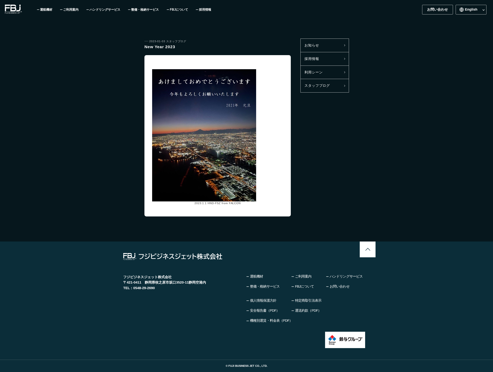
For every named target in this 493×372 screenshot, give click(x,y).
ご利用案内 (303, 276)
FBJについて (304, 286)
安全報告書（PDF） (264, 310)
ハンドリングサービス (346, 276)
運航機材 (256, 276)
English (471, 9)
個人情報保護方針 (263, 300)
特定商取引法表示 (308, 300)
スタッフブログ (317, 86)
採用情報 (311, 59)
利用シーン (313, 72)
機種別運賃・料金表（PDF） (271, 320)
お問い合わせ (437, 9)
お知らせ (311, 45)
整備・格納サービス (265, 286)
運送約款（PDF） (308, 310)
